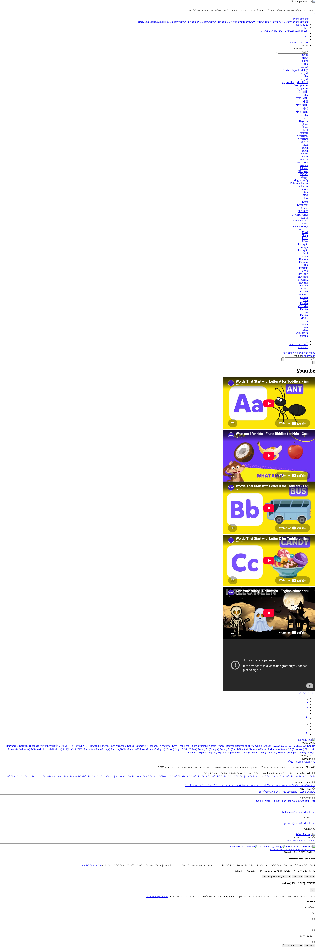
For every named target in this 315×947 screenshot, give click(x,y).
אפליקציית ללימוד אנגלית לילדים (275, 791)
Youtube (291, 42)
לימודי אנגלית (96, 776)
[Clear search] (282, 359)
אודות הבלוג (302, 42)
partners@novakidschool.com (299, 823)
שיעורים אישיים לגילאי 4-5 (295, 21)
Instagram (290, 846)
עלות (306, 36)
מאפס (297, 30)
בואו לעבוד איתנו (302, 837)
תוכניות (304, 30)
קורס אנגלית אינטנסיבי (135, 776)
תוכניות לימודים (278, 776)
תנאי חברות (294, 849)
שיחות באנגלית (154, 776)
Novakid (310, 355)
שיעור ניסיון (309, 776)
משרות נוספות (294, 840)
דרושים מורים (308, 840)
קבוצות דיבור (301, 24)
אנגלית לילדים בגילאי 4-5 (302, 785)
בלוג (306, 39)
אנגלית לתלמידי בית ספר (59, 776)
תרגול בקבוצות (246, 776)
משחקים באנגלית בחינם (303, 791)
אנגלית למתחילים (262, 776)
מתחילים (273, 30)
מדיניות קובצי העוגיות (91, 865)
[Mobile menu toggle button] (307, 342)
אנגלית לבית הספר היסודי (34, 776)
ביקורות (303, 761)
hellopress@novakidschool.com (298, 812)
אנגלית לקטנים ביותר (113, 776)
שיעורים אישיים (300, 18)
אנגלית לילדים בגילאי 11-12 (199, 785)
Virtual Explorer (157, 21)
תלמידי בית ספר (286, 30)
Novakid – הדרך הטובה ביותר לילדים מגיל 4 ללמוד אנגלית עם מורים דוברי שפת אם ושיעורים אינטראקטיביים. (256, 773)
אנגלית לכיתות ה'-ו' (190, 776)
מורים (305, 33)
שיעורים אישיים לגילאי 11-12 (181, 21)
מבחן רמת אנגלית (295, 776)
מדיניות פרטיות (307, 849)
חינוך (306, 27)
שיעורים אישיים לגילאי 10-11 (211, 21)
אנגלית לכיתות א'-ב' (229, 776)
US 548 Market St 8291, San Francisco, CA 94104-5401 (285, 800)
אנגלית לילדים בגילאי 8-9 (252, 785)
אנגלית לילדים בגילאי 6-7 (277, 785)
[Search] (313, 362)
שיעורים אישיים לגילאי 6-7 (267, 21)
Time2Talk (143, 21)
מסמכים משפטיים (279, 849)
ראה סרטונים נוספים (304, 693)
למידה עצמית (304, 788)
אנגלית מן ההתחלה (80, 776)
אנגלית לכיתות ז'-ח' (171, 776)
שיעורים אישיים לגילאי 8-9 (240, 21)
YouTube (262, 846)
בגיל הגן (264, 30)
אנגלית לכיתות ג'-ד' (209, 776)
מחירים (295, 761)
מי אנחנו (311, 761)
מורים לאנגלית (14, 776)
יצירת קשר (305, 797)
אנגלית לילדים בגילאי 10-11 (226, 785)
